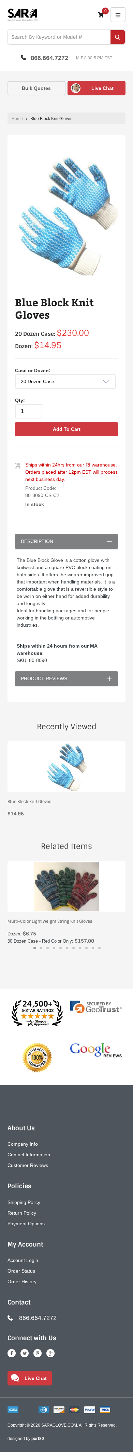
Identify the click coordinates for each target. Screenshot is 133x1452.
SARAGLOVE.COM (59, 1425)
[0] (101, 14)
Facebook (12, 1353)
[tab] (34, 948)
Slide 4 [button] (54, 948)
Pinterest (37, 1353)
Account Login (23, 1260)
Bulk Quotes (36, 88)
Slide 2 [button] (41, 948)
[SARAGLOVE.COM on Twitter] (24, 1353)
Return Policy (22, 1213)
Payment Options (26, 1223)
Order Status (21, 1271)
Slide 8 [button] (80, 948)
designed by (26, 1438)
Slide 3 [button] (47, 948)
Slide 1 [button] (34, 948)
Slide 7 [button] (73, 948)
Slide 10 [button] (93, 948)
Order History (22, 1281)
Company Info (23, 1144)
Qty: (20, 400)
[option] (66, 215)
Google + (50, 1353)
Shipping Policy (24, 1202)
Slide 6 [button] (67, 948)
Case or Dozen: (32, 370)
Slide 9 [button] (86, 948)
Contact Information (29, 1154)
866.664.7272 (49, 58)
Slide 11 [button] (99, 948)
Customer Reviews (28, 1165)
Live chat (102, 88)
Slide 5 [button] (60, 948)
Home (17, 118)
